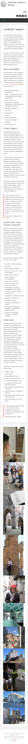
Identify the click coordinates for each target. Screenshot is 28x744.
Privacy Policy (14, 741)
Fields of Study (14, 84)
